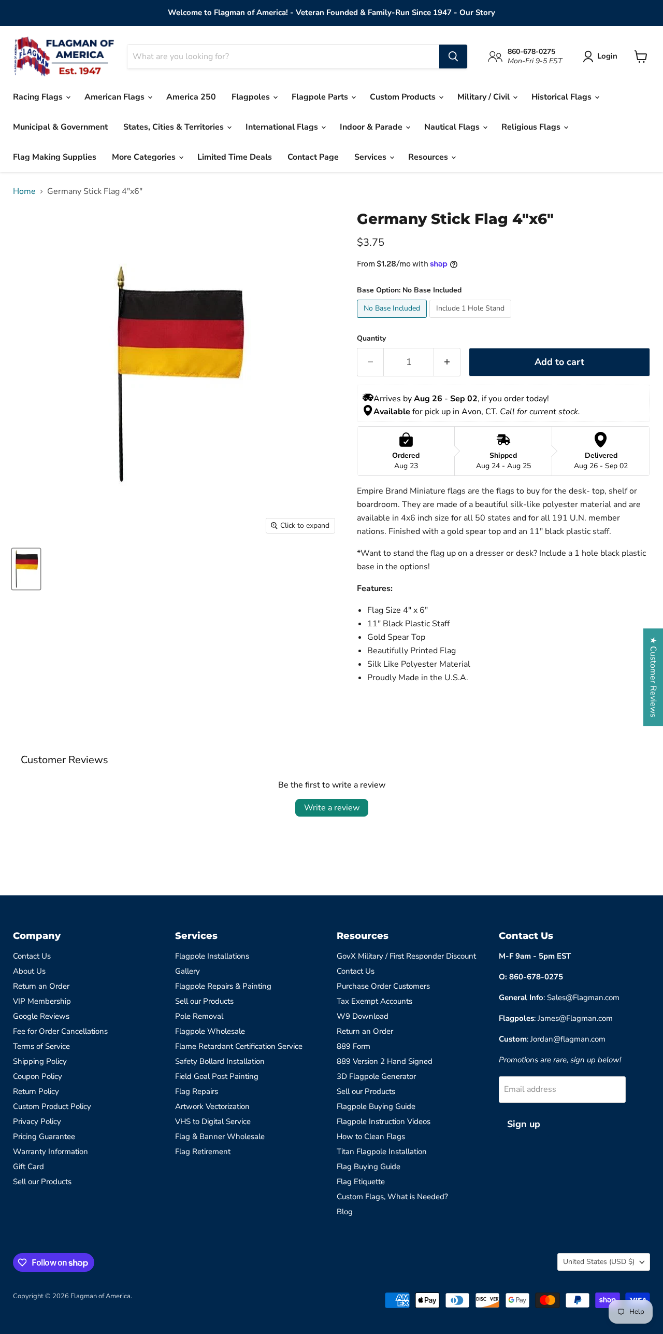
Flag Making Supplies (54, 157)
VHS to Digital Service (213, 1121)
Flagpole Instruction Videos (383, 1121)
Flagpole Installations (212, 956)
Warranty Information (50, 1151)
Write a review (331, 807)
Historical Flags (562, 97)
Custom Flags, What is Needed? (392, 1196)
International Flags (283, 127)
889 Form (353, 1046)
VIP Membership (42, 1001)
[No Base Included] (393, 320)
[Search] (453, 56)
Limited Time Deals (234, 157)
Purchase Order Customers (383, 986)
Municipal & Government (60, 127)
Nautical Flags (453, 127)
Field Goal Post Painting (216, 1076)
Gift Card (28, 1166)
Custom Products (404, 97)
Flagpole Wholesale (210, 1031)
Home (24, 191)
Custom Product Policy (52, 1106)
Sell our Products (42, 1181)
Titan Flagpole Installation (382, 1151)
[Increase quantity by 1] (447, 362)
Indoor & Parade (372, 127)
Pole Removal (199, 1016)
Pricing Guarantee (44, 1136)
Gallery (187, 971)
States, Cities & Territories (174, 127)
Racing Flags (39, 97)
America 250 (191, 97)
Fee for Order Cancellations (60, 1031)
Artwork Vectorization (212, 1106)
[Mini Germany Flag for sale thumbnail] (26, 569)
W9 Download (362, 1016)
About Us (29, 971)
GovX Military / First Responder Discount (406, 956)
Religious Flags (532, 127)
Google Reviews (41, 1016)
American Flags (115, 97)
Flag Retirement (202, 1151)
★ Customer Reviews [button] (653, 677)
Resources (429, 157)
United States (599, 1262)
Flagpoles (252, 97)
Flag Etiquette (361, 1181)
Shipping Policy (40, 1061)
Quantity (371, 338)
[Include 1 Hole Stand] (471, 320)
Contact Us (32, 956)
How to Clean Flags (371, 1136)
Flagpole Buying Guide (376, 1106)
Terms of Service (41, 1046)
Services (371, 157)
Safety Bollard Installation (220, 1061)
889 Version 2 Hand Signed (385, 1061)
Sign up (523, 1124)
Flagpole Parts (321, 97)
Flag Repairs (196, 1091)
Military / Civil (484, 97)
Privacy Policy (37, 1121)
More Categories (145, 157)
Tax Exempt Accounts (374, 1001)
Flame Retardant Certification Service (238, 1046)
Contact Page (313, 157)
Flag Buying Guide (368, 1166)
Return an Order (41, 986)
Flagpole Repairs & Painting (223, 986)
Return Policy (36, 1091)
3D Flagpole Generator (376, 1076)
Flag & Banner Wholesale (220, 1136)
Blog (345, 1211)
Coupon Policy (37, 1076)
